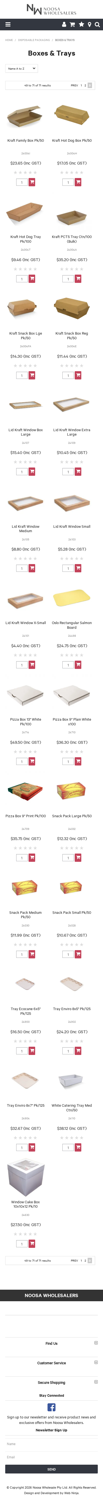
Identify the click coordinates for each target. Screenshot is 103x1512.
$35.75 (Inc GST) (26, 838)
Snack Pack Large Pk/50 (72, 815)
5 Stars (35, 172)
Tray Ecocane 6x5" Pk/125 (26, 1011)
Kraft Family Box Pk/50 (25, 140)
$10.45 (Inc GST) (72, 452)
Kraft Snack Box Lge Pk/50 (25, 335)
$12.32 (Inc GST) (72, 838)
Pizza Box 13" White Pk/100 (25, 721)
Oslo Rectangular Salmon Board (72, 625)
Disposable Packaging (34, 40)
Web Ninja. (71, 1493)
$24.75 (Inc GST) (72, 645)
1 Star (15, 172)
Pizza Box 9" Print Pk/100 (25, 815)
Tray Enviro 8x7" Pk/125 (25, 1105)
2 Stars (20, 172)
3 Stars (25, 172)
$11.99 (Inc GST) (25, 935)
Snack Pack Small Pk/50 (71, 912)
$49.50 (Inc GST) (25, 742)
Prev (74, 85)
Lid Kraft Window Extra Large (71, 432)
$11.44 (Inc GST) (72, 356)
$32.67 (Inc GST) (25, 1128)
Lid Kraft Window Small (71, 526)
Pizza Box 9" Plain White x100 (72, 721)
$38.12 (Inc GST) (72, 1128)
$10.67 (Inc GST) (72, 935)
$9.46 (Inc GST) (25, 259)
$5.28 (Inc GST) (72, 549)
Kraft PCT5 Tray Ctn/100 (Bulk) (72, 239)
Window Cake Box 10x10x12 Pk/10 (25, 1204)
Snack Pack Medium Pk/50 (25, 914)
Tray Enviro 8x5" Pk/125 (72, 1008)
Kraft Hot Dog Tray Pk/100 (25, 239)
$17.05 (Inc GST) (72, 163)
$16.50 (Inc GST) (25, 1031)
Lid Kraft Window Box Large (26, 432)
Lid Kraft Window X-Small (25, 622)
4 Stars (30, 172)
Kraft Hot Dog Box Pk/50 (72, 140)
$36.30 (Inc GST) (72, 742)
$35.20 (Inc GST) (72, 259)
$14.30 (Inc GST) (25, 356)
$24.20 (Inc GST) (72, 1031)
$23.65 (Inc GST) (25, 163)
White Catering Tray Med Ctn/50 (72, 1107)
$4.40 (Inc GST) (25, 645)
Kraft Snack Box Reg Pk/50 (71, 335)
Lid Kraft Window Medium (25, 528)
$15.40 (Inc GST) (25, 452)
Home (9, 40)
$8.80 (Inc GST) (26, 549)
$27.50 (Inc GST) (26, 1224)
